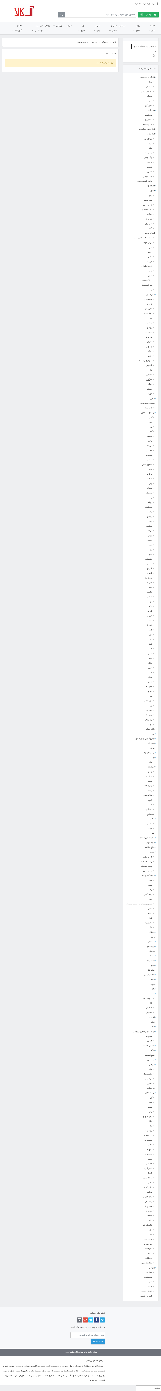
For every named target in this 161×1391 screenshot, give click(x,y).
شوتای (149, 568)
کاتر (153, 989)
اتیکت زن (150, 186)
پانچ (150, 195)
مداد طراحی (147, 176)
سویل (149, 563)
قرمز (150, 271)
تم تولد (151, 767)
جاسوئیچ (151, 814)
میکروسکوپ (147, 124)
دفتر (150, 1182)
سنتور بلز (148, 119)
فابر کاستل (147, 578)
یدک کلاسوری (146, 1263)
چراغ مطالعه (149, 847)
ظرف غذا (148, 408)
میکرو (149, 677)
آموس (149, 436)
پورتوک (151, 743)
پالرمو (149, 511)
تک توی (148, 332)
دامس (149, 540)
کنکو (150, 620)
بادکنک (149, 776)
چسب (152, 852)
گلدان (149, 918)
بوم (150, 143)
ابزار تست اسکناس (147, 129)
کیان (150, 639)
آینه (150, 880)
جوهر (150, 1159)
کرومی (149, 611)
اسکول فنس (147, 464)
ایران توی (148, 299)
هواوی (149, 1083)
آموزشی (122, 25)
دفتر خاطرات (147, 1187)
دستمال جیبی (146, 91)
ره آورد (149, 162)
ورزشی (59, 25)
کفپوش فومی (146, 1296)
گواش (149, 171)
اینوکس (148, 488)
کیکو (150, 644)
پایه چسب (147, 200)
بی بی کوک (147, 242)
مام (150, 101)
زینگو (150, 356)
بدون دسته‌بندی (147, 403)
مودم (149, 828)
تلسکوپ (148, 115)
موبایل (152, 1064)
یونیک (149, 724)
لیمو (150, 658)
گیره (150, 228)
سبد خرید (146, 14)
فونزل (149, 597)
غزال (150, 370)
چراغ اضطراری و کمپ (146, 837)
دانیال (149, 341)
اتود (150, 1102)
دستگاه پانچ (147, 209)
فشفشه (148, 804)
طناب (150, 1286)
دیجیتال (151, 941)
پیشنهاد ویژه (149, 752)
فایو (150, 587)
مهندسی (151, 1059)
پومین (149, 327)
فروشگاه (105, 42)
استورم (149, 455)
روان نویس (147, 1196)
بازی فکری (137, 28)
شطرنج (149, 365)
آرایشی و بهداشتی (38, 28)
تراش (150, 1144)
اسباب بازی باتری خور (143, 237)
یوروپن (149, 710)
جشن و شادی (114, 28)
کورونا (149, 625)
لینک (150, 663)
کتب (153, 993)
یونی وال (148, 719)
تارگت (149, 530)
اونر (150, 483)
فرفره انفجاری (146, 266)
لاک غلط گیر (147, 1225)
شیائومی (148, 1078)
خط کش (149, 1163)
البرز (150, 469)
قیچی (152, 984)
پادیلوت (148, 507)
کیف (153, 1022)
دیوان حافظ (147, 998)
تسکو (149, 823)
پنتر (150, 521)
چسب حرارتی (146, 861)
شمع (150, 800)
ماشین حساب (149, 1045)
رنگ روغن (148, 157)
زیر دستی (148, 1201)
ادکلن (149, 82)
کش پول (148, 223)
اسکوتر (149, 1272)
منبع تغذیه (150, 1055)
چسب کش (147, 204)
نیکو (150, 289)
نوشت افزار (152, 28)
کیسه (149, 913)
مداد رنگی (148, 1239)
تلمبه (150, 781)
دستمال (148, 86)
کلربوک (151, 1017)
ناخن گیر (148, 105)
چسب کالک (147, 152)
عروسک (149, 261)
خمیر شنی (148, 1168)
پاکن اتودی (147, 1116)
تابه (150, 899)
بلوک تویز (148, 313)
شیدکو (149, 573)
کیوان (149, 275)
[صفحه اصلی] (24, 11)
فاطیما (149, 582)
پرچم (152, 733)
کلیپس (149, 615)
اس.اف (149, 445)
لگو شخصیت (147, 285)
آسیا (150, 431)
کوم (150, 630)
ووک (150, 705)
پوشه (152, 748)
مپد (150, 672)
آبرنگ (149, 1097)
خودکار (149, 1173)
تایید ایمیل (98, 1341)
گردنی (149, 1041)
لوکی (150, 653)
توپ (150, 1281)
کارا (151, 601)
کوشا (150, 384)
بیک (150, 497)
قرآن (150, 1003)
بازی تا (149, 304)
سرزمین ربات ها (145, 360)
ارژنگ (149, 441)
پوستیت (148, 1130)
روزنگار (47, 25)
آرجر (150, 422)
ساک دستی (147, 795)
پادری (149, 885)
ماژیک (149, 1229)
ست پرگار (148, 1206)
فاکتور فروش (149, 974)
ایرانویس (148, 138)
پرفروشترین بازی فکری (145, 738)
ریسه (149, 790)
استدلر (149, 450)
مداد (150, 1234)
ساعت (152, 956)
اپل (150, 762)
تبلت (152, 757)
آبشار (150, 771)
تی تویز (149, 337)
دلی (150, 545)
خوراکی (152, 932)
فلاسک (151, 979)
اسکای (149, 460)
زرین (150, 252)
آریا (151, 426)
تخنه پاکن (148, 1140)
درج (150, 247)
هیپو (150, 691)
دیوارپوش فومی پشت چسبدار (139, 904)
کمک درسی (147, 1007)
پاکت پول (150, 729)
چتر (153, 833)
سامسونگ (147, 1074)
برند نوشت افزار (148, 412)
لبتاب (152, 1026)
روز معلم (151, 946)
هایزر (150, 682)
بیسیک (149, 493)
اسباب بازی (97, 28)
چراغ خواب (150, 842)
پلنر (150, 1126)
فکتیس (149, 592)
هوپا (150, 393)
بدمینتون (148, 1277)
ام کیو (149, 478)
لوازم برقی (148, 922)
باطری (152, 398)
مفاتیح (149, 1012)
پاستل (149, 1107)
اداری (69, 25)
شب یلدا (151, 960)
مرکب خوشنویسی (144, 181)
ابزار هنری (82, 28)
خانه (114, 42)
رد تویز (149, 346)
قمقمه (149, 1215)
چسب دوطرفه (146, 866)
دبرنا (153, 937)
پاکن (150, 1111)
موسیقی (151, 1088)
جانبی (152, 819)
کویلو (149, 634)
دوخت (149, 214)
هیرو (150, 696)
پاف (150, 889)
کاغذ (150, 606)
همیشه (149, 686)
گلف (150, 648)
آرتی (150, 417)
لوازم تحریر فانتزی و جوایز (144, 1031)
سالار (150, 256)
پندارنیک (148, 323)
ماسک (149, 96)
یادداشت (148, 1258)
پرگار (150, 1121)
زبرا (151, 549)
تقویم (149, 1149)
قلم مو (149, 167)
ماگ (150, 927)
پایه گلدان (147, 894)
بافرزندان (148, 308)
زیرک (150, 351)
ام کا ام (149, 474)
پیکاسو (149, 526)
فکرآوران (148, 379)
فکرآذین (148, 374)
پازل (150, 318)
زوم (150, 554)
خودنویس (147, 1178)
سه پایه (148, 1036)
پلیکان (149, 516)
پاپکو (150, 502)
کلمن (150, 908)
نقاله (150, 1253)
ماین (150, 667)
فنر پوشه (148, 219)
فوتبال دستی (146, 1291)
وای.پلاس (148, 700)
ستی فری (148, 559)
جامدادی (148, 1154)
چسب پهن (147, 856)
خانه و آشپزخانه (18, 28)
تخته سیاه (148, 1135)
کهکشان (148, 809)
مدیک (149, 389)
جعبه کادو (148, 785)
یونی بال (148, 715)
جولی (150, 535)
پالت (150, 148)
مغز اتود (148, 1248)
